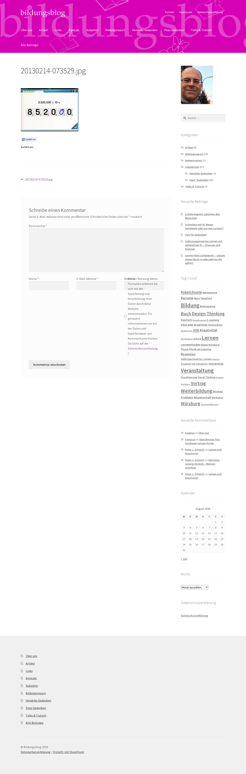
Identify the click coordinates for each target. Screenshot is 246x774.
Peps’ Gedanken (199, 180)
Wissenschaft (202, 397)
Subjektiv (92, 30)
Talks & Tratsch (201, 30)
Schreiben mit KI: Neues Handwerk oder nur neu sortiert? (204, 226)
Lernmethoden (190, 344)
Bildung (190, 305)
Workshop (217, 397)
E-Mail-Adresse (87, 279)
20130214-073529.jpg (39, 179)
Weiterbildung (196, 391)
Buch (186, 314)
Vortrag (198, 383)
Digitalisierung (199, 320)
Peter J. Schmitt (194, 449)
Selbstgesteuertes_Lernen (196, 359)
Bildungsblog (207, 306)
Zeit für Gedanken (196, 234)
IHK (196, 330)
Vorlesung (185, 384)
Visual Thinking (206, 377)
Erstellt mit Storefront (68, 752)
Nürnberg (214, 344)
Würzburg (190, 403)
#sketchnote (191, 292)
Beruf (197, 298)
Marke (204, 344)
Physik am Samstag (200, 349)
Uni (193, 363)
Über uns (26, 30)
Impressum (185, 12)
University (202, 363)
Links (58, 30)
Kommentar (38, 226)
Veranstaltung (197, 370)
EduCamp (187, 325)
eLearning (200, 325)
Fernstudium (215, 325)
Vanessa (190, 439)
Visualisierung (189, 377)
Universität (216, 363)
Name (34, 279)
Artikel (43, 30)
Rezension (188, 354)
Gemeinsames (193, 160)
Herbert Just (186, 331)
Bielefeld (206, 298)
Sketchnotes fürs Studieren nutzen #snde (202, 441)
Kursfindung (186, 339)
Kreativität (208, 330)
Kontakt (169, 12)
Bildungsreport (115, 30)
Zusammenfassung (209, 404)
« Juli (184, 559)
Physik (184, 349)
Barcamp (187, 298)
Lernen (210, 337)
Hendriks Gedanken (144, 30)
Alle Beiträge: (30, 45)
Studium (186, 363)
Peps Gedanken (174, 30)
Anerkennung (209, 292)
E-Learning (213, 320)
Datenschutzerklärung (210, 12)
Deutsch (186, 320)
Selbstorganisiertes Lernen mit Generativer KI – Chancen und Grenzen (203, 245)
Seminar (216, 359)
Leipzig (197, 338)
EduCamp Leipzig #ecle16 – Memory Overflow (202, 463)
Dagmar (190, 433)
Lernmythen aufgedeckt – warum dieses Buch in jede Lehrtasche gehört (205, 259)
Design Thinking (208, 314)
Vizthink (220, 377)
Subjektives (192, 167)
